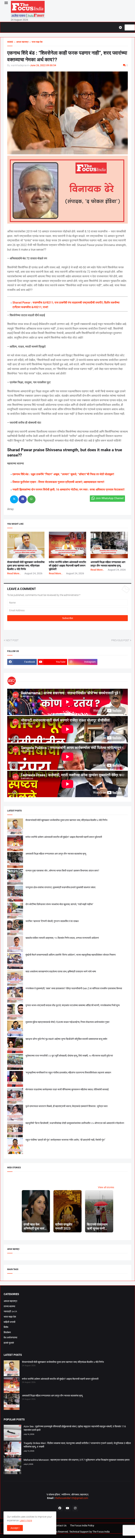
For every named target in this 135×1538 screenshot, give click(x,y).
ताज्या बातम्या (9, 1306)
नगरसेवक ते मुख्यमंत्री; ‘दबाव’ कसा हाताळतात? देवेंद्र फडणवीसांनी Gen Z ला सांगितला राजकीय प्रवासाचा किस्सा (73, 988)
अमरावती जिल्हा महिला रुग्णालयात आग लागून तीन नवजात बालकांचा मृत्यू (55, 853)
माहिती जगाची (9, 1322)
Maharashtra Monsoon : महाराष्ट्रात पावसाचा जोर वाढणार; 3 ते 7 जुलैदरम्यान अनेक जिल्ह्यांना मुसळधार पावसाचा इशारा (77, 1459)
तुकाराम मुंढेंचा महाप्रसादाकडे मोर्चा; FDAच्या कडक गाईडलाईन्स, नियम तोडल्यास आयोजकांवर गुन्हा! (67, 1022)
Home (10, 42)
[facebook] (60, 1508)
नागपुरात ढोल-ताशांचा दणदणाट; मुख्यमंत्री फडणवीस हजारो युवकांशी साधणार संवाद (60, 887)
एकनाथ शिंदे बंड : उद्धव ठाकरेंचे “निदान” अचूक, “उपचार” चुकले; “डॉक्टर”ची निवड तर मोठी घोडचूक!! (63, 474)
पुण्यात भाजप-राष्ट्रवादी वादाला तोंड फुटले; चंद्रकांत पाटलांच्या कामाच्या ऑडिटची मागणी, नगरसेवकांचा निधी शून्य (72, 1005)
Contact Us (60, 1525)
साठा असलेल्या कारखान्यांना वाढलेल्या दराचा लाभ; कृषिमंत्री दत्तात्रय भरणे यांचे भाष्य (60, 971)
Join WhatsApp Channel (110, 498)
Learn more (26, 1520)
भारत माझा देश (10, 1316)
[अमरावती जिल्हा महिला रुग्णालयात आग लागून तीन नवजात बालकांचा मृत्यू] (12, 1402)
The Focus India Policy (82, 1525)
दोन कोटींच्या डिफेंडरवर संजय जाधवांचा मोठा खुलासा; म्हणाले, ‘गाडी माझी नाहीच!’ (59, 904)
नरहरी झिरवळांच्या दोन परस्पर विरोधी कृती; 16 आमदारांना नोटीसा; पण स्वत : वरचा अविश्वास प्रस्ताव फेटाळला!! (68, 489)
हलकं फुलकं (9, 1342)
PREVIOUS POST (120, 640)
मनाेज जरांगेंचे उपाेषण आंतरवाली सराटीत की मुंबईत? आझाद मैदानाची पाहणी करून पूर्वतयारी (67, 566)
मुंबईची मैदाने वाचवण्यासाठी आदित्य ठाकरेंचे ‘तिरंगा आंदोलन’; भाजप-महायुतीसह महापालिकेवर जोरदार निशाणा (70, 954)
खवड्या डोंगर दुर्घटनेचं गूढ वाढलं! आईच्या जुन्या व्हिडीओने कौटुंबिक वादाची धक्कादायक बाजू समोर (66, 1038)
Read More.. (14, 573)
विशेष (6, 1327)
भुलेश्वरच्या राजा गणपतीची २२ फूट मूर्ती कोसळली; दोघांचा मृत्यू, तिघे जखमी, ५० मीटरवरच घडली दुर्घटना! (69, 1055)
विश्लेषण (7, 1332)
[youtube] (67, 1508)
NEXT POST (12, 640)
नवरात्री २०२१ (10, 1311)
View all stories (106, 1187)
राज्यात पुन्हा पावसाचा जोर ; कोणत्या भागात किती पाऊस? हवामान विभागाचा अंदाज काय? (62, 870)
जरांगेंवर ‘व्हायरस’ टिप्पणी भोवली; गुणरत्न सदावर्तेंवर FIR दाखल (52, 921)
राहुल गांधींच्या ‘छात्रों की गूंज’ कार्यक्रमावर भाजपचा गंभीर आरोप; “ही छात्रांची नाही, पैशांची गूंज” (65, 1139)
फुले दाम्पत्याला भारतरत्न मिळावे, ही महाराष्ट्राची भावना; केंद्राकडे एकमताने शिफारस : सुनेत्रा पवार (66, 1106)
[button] (6, 3)
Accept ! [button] (15, 1528)
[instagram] (75, 1508)
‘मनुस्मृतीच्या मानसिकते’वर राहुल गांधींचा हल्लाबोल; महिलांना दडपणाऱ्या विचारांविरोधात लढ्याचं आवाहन (68, 1072)
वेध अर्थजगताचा (10, 1337)
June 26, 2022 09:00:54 (43, 65)
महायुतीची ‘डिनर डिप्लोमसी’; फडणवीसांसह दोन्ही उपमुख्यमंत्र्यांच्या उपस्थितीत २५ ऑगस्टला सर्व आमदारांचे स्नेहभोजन (74, 1123)
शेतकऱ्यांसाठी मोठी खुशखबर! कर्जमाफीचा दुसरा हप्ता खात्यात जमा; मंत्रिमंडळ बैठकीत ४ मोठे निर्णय (25, 566)
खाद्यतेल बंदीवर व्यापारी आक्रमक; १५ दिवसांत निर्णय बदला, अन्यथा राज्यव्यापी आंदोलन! (62, 937)
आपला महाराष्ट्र (10, 1301)
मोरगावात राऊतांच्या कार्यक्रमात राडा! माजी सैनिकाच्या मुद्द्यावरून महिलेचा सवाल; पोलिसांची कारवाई (67, 1089)
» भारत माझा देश (35, 42)
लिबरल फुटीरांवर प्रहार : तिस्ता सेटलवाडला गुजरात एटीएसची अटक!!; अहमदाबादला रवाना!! (58, 482)
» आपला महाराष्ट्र (20, 42)
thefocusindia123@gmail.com (71, 1498)
